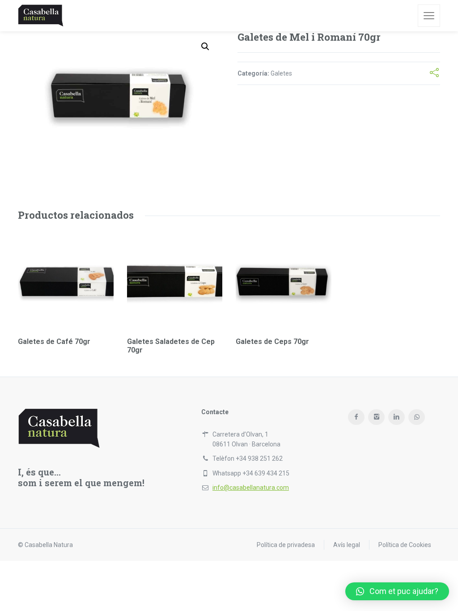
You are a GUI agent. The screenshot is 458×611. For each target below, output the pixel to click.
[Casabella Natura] (41, 15)
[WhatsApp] (416, 417)
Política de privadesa (286, 544)
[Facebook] (356, 417)
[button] (397, 591)
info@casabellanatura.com (250, 487)
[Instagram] (376, 417)
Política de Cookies (404, 544)
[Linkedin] (396, 417)
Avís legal (346, 544)
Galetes (281, 73)
